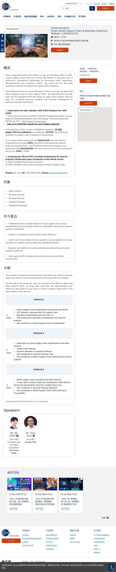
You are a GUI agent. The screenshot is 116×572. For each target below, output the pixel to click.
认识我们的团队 (99, 542)
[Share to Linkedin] (2, 40)
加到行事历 (88, 103)
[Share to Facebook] (2, 36)
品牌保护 (73, 535)
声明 (31, 562)
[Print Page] (2, 49)
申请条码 (105, 8)
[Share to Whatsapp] (2, 45)
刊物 (95, 545)
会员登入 (104, 4)
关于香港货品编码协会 (102, 535)
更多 (104, 518)
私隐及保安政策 (40, 562)
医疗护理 (49, 542)
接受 (111, 567)
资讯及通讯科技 (51, 545)
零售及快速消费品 (52, 538)
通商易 (72, 538)
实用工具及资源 (27, 545)
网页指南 (25, 562)
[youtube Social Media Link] (6, 561)
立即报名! (59, 50)
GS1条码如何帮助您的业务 (31, 538)
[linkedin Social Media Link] (9, 561)
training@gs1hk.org (58, 173)
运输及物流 (50, 549)
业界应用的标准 (99, 538)
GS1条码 (25, 535)
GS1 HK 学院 (75, 542)
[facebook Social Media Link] (3, 561)
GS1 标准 (97, 4)
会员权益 (25, 542)
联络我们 (111, 4)
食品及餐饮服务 (51, 535)
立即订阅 (11, 541)
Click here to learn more (34, 121)
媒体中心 (97, 549)
